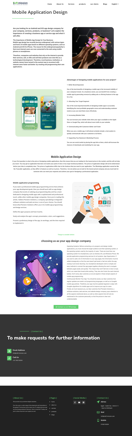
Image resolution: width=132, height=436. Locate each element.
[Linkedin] (83, 402)
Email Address (19, 350)
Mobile (103, 420)
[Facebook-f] (75, 402)
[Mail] (98, 412)
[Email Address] (9, 351)
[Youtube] (79, 402)
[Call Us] (9, 358)
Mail (102, 412)
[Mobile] (98, 420)
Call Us (16, 357)
